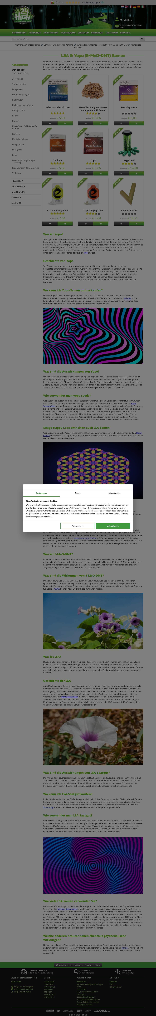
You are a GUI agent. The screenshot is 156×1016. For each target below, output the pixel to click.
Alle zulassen (113, 526)
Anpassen (76, 526)
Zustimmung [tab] (41, 493)
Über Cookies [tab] (114, 493)
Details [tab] (78, 493)
